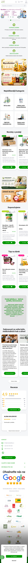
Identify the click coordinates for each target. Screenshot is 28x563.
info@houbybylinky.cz (9, 443)
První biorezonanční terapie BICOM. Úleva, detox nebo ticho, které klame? (10, 346)
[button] (26, 422)
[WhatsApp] (2, 452)
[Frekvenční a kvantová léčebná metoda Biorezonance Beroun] (18, 521)
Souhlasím (15, 556)
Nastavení (14, 560)
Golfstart (15, 488)
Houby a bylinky (21, 488)
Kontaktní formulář (8, 457)
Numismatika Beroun (7, 488)
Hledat (24, 5)
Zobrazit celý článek (10, 373)
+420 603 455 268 (8, 445)
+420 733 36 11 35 (8, 448)
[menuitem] (7, 105)
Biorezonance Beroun (14, 491)
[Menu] (26, 2)
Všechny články (14, 381)
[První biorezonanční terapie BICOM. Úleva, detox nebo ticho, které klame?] (9, 339)
